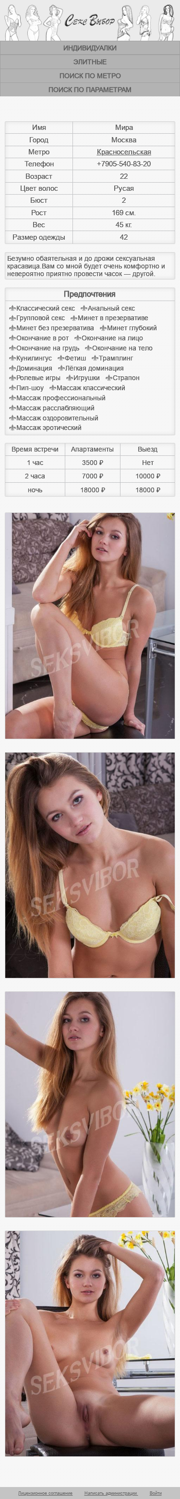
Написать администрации (111, 1493)
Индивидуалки (90, 48)
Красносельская (124, 152)
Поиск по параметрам (90, 89)
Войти (156, 1493)
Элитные (90, 62)
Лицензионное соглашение (45, 1493)
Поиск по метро (90, 76)
